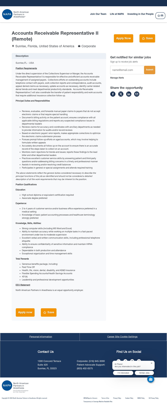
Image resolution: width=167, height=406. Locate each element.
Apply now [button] (25, 312)
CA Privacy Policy (154, 398)
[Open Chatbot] (150, 379)
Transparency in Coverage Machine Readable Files (98, 401)
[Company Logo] (15, 14)
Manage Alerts (117, 77)
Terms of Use (105, 398)
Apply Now (123, 38)
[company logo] (15, 386)
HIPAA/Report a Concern (90, 398)
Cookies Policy (129, 398)
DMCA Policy (141, 398)
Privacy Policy (117, 398)
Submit (149, 70)
